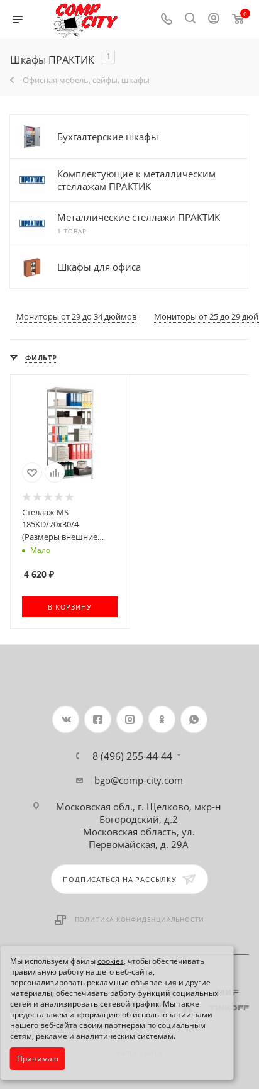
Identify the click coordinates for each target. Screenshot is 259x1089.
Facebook (97, 719)
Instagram (129, 719)
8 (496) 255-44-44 (132, 756)
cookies (110, 961)
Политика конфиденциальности (140, 919)
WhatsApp (193, 719)
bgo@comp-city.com (138, 780)
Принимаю (37, 1058)
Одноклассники (161, 719)
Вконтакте (65, 719)
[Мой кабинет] (213, 19)
